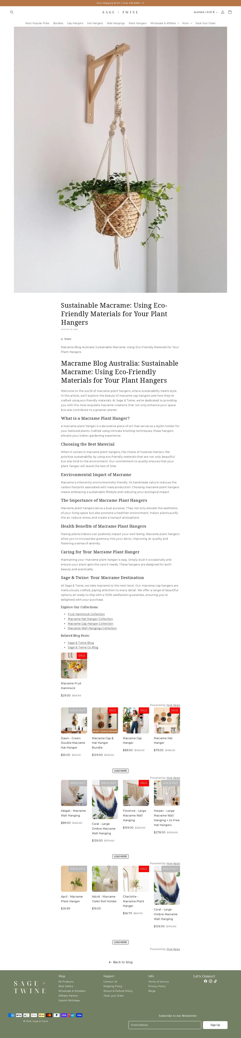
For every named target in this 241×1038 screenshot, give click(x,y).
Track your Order (113, 995)
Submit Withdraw (69, 1000)
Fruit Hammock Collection (86, 614)
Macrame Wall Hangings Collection (92, 628)
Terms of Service (158, 981)
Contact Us (110, 981)
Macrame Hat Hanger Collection (90, 618)
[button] (11, 12)
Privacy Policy (157, 986)
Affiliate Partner (68, 995)
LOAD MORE (120, 771)
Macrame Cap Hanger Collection (90, 623)
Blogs (151, 991)
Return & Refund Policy (118, 991)
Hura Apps (173, 705)
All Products (66, 981)
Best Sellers (66, 986)
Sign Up (215, 1025)
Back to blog (123, 962)
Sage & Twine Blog (81, 642)
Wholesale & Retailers (72, 991)
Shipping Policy (112, 986)
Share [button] (67, 338)
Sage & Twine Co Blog (83, 647)
